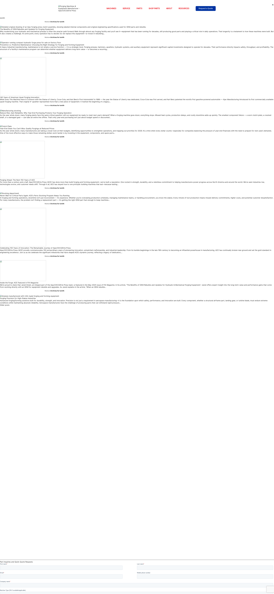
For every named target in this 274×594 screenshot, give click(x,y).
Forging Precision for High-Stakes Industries (18, 298)
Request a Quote (206, 8)
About (169, 8)
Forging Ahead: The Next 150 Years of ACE (17, 180)
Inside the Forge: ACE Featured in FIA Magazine (19, 283)
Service (126, 8)
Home (47, 22)
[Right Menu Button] (273, 5)
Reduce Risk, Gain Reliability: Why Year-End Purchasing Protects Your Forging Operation (35, 113)
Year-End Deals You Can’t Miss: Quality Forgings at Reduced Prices (27, 128)
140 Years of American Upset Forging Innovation (19, 97)
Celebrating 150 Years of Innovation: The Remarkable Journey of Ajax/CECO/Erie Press (35, 248)
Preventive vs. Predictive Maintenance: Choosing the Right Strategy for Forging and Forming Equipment (42, 45)
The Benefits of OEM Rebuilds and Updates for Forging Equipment (27, 29)
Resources (184, 8)
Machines (111, 8)
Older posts (4, 305)
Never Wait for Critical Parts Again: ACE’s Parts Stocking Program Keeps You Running (34, 195)
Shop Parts (154, 8)
